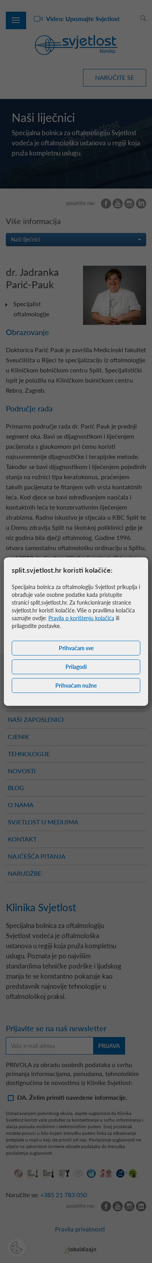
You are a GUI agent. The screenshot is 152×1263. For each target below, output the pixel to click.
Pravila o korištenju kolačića (81, 617)
